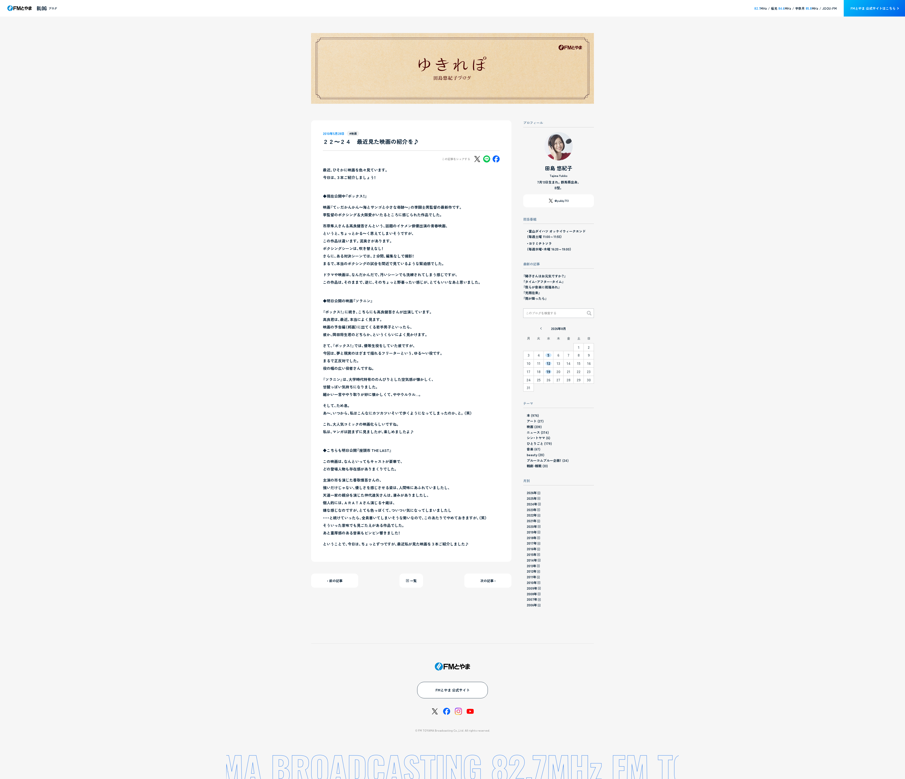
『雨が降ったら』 (535, 298)
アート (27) (535, 421)
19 (548, 372)
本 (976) (533, 415)
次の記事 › (488, 580)
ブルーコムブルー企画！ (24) (548, 460)
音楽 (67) (533, 449)
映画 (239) (534, 426)
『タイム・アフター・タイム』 (543, 281)
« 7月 (540, 328)
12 (548, 363)
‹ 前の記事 (334, 580)
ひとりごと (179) (539, 443)
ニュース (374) (538, 432)
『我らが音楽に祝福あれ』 (541, 287)
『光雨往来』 (531, 292)
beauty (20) (535, 454)
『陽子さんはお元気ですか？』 (544, 276)
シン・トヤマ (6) (538, 437)
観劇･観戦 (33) (537, 465)
